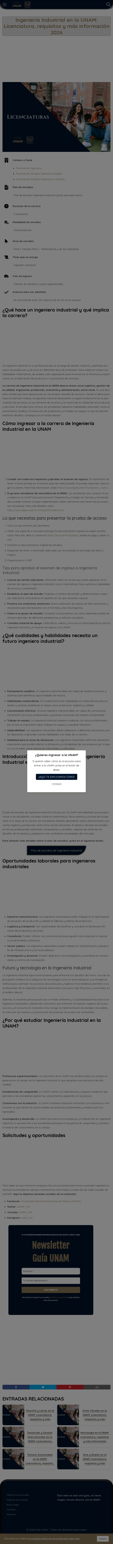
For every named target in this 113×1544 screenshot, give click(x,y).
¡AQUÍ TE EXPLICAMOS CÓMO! (56, 776)
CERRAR (56, 784)
